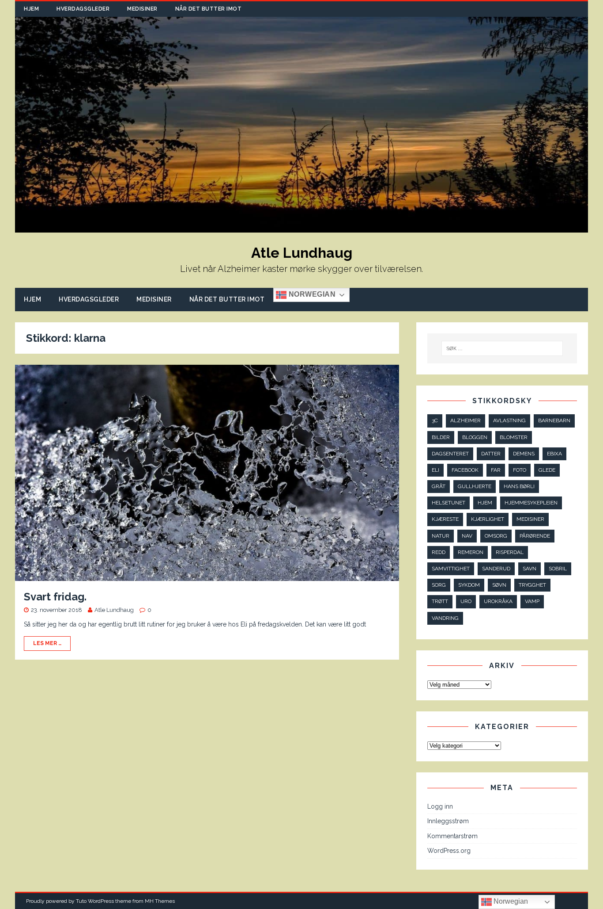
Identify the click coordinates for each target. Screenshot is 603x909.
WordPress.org (449, 850)
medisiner (530, 519)
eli (435, 470)
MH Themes (160, 901)
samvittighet (451, 568)
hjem (485, 503)
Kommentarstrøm (452, 836)
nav (467, 536)
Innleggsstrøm (448, 821)
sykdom (469, 585)
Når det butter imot (208, 9)
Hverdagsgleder (83, 9)
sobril (558, 568)
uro (465, 601)
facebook (465, 470)
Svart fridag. (55, 596)
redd (438, 552)
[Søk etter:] (501, 348)
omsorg (496, 536)
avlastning (509, 420)
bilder (441, 437)
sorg (439, 585)
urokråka (498, 601)
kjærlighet (487, 519)
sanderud (496, 568)
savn (529, 568)
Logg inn (440, 806)
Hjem (31, 9)
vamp (532, 601)
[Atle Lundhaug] (301, 227)
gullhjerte (474, 486)
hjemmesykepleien (531, 503)
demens (524, 454)
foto (519, 470)
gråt (438, 486)
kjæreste (445, 519)
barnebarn (554, 420)
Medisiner (142, 9)
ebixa (554, 454)
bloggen (474, 437)
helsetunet (448, 503)
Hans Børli (519, 486)
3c (435, 420)
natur (440, 536)
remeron (470, 552)
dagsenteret (450, 454)
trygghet (532, 585)
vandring (445, 618)
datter (491, 454)
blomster (514, 437)
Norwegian (310, 294)
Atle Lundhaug (114, 610)
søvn (499, 585)
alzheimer (465, 420)
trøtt (440, 601)
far (496, 470)
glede (547, 470)
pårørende (535, 536)
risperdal (510, 552)
